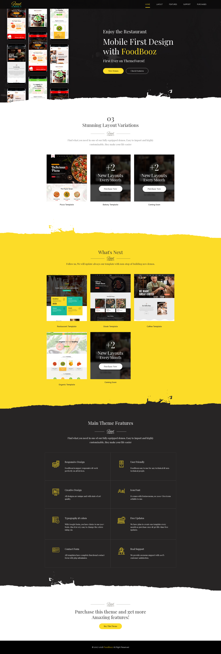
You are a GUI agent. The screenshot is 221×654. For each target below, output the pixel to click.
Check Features (137, 71)
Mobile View (66, 185)
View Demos (113, 71)
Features (173, 4)
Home (148, 4)
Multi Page (66, 178)
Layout (159, 4)
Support (187, 4)
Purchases (201, 4)
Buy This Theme (110, 626)
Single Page (66, 171)
